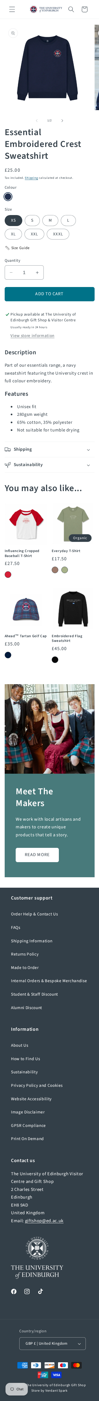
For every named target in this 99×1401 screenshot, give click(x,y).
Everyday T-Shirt (66, 550)
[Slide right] (62, 121)
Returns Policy (24, 954)
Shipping (31, 178)
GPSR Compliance (28, 1126)
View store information (32, 336)
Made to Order (25, 968)
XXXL (58, 234)
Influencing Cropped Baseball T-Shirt (22, 553)
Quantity (13, 260)
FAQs (15, 927)
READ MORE (37, 854)
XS (13, 220)
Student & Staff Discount (34, 994)
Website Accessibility (31, 1099)
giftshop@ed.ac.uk (44, 1221)
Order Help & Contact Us (34, 914)
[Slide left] (37, 121)
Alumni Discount (26, 1008)
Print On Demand (27, 1139)
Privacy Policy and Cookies (37, 1085)
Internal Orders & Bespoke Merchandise (49, 981)
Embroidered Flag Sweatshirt (67, 638)
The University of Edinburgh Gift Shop (56, 1385)
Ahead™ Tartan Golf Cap (26, 636)
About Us (19, 1045)
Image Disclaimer (28, 1112)
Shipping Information (31, 941)
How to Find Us (25, 1059)
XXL (34, 234)
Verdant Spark (56, 1390)
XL (13, 234)
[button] (12, 9)
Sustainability (24, 1072)
